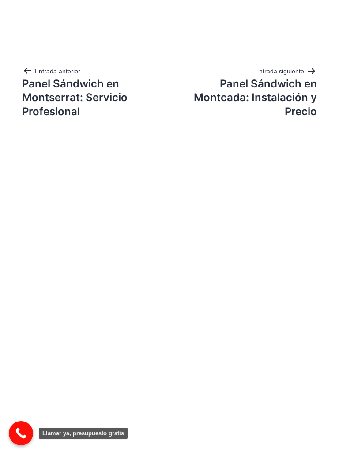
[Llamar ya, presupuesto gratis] (21, 433)
